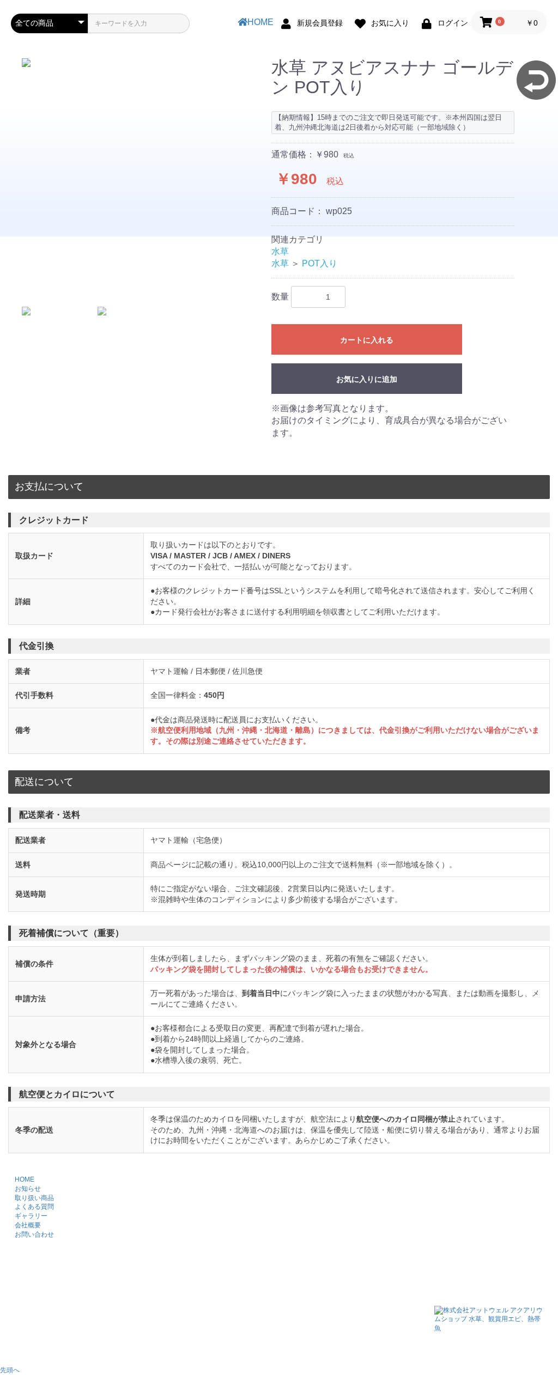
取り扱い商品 (34, 1198)
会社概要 (28, 1225)
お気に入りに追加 (366, 379)
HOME (260, 22)
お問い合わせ (34, 1234)
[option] (137, 62)
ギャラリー (31, 1216)
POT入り (319, 263)
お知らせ (28, 1189)
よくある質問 (34, 1206)
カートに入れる (366, 340)
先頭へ (10, 1370)
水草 (280, 251)
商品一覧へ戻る (536, 80)
